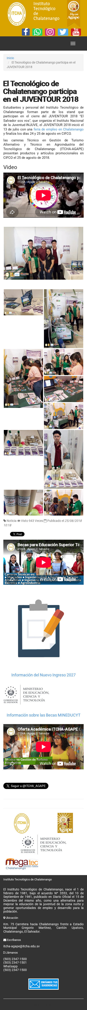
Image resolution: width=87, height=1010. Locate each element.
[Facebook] (26, 32)
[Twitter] (63, 32)
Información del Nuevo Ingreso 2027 (43, 675)
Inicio (10, 58)
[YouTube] (76, 32)
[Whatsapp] (37, 32)
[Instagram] (50, 32)
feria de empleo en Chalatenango (59, 129)
